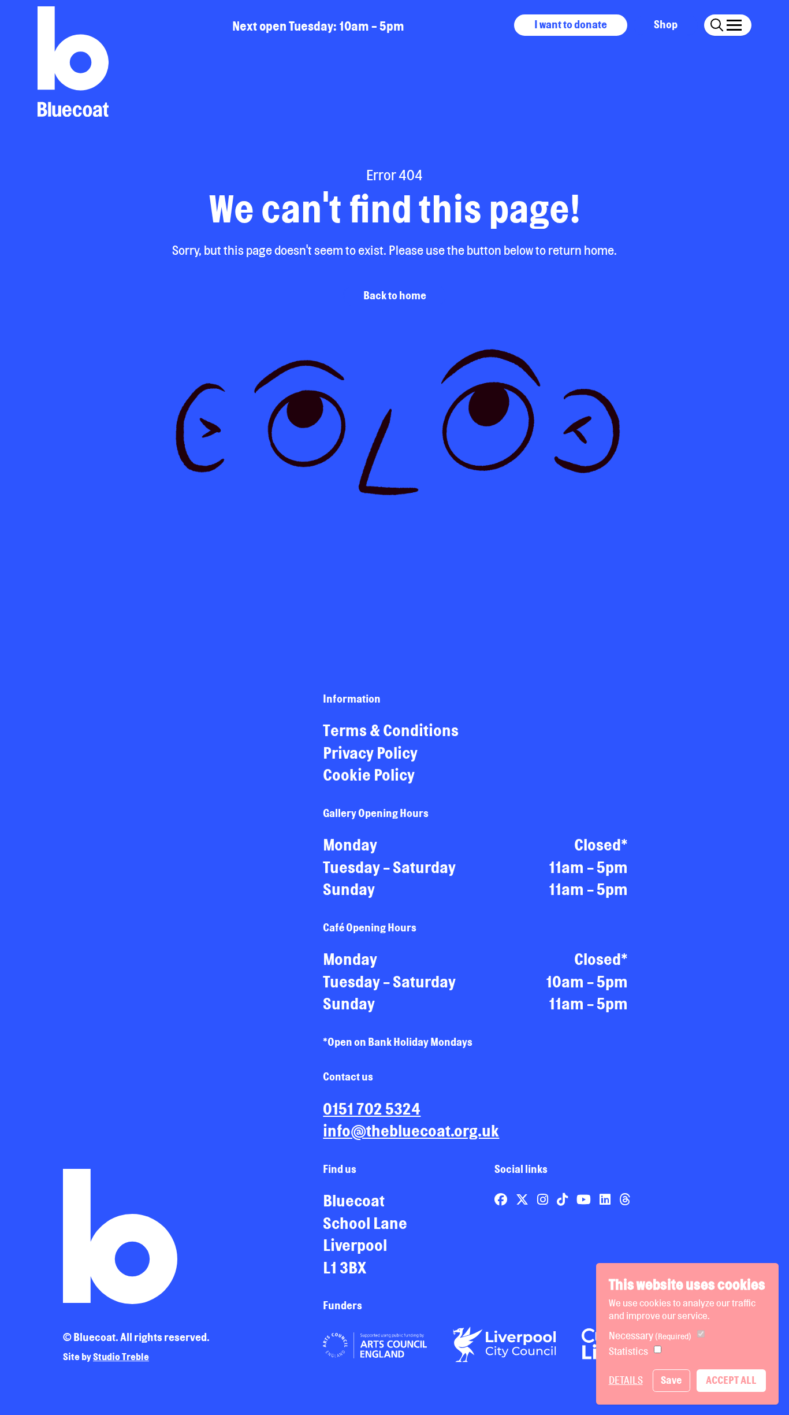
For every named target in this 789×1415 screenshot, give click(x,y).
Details (626, 1380)
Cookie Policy (369, 775)
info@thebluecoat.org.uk (411, 1131)
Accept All (731, 1380)
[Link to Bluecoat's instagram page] (543, 1199)
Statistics (628, 1351)
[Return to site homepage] (73, 61)
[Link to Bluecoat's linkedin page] (606, 1199)
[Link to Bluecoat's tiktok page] (563, 1199)
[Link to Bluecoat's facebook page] (501, 1199)
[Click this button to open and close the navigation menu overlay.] (734, 23)
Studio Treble (121, 1356)
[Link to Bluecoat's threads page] (624, 1199)
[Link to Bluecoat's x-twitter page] (523, 1199)
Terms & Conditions (391, 730)
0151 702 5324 (371, 1109)
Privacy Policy (370, 753)
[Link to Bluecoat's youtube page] (584, 1199)
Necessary (650, 1335)
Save (671, 1380)
